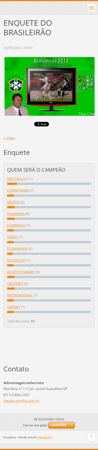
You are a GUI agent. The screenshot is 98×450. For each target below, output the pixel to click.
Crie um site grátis (35, 425)
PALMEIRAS (16, 213)
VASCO (12, 237)
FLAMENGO (16, 225)
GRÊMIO (13, 307)
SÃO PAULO (16, 178)
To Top (91, 437)
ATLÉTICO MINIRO (21, 272)
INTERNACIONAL (20, 295)
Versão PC (45, 437)
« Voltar (9, 138)
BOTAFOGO (16, 260)
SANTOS (13, 202)
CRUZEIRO (15, 283)
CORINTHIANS (18, 190)
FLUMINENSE (17, 248)
